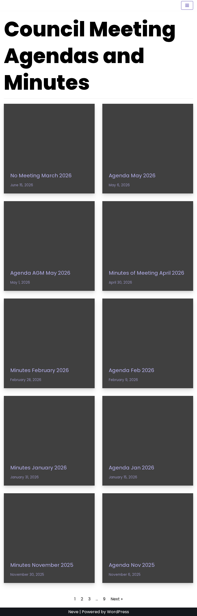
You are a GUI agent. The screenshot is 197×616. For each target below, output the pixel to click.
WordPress (118, 612)
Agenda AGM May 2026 (40, 272)
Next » (117, 599)
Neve (73, 612)
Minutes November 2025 (41, 565)
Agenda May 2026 (132, 175)
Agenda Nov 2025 (132, 565)
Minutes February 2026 (39, 370)
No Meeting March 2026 (41, 175)
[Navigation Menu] (187, 5)
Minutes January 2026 (38, 467)
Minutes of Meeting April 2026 (146, 272)
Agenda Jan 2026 (131, 467)
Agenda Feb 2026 (131, 370)
